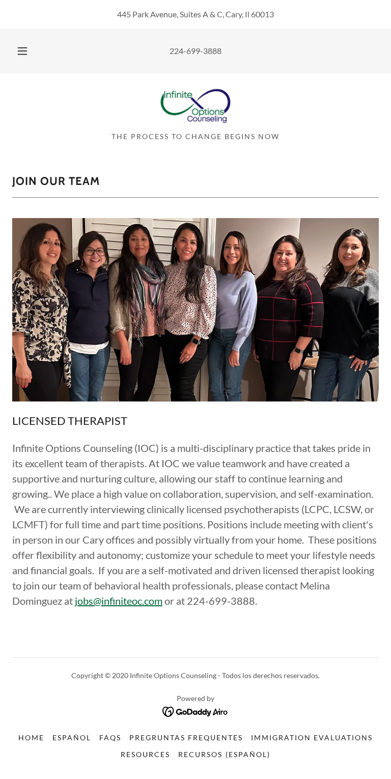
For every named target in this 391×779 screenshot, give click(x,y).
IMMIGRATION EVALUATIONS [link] (312, 737)
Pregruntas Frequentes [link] (186, 737)
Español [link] (71, 737)
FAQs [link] (110, 737)
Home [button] (31, 737)
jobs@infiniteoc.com (118, 601)
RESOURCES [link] (145, 754)
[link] (195, 106)
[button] (28, 51)
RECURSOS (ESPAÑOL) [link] (224, 754)
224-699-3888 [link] (195, 51)
